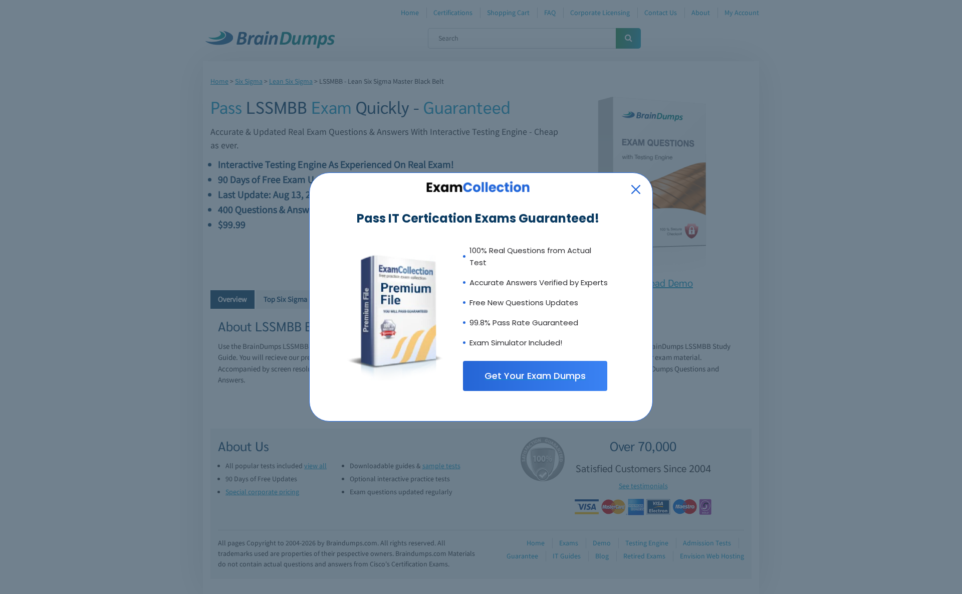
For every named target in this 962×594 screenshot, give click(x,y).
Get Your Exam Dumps (535, 375)
